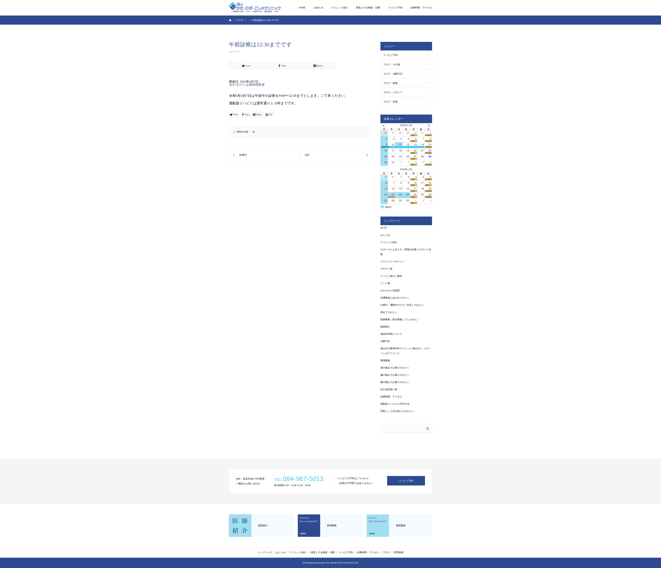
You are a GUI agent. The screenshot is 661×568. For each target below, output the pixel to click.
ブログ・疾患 (390, 101)
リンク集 (385, 283)
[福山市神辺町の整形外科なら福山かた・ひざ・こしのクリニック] (255, 7)
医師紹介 (385, 326)
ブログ (386, 552)
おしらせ (385, 235)
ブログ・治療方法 (392, 74)
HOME (302, 7)
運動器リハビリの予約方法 (394, 404)
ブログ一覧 (386, 269)
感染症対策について (391, 334)
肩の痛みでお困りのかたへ (394, 367)
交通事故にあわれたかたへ (394, 297)
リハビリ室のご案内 (391, 276)
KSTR (383, 228)
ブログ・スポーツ (392, 92)
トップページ (265, 552)
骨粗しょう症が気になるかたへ (397, 411)
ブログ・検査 (390, 83)
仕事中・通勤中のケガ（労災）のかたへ (402, 305)
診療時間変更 (255, 84)
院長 (246, 132)
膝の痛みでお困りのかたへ (394, 382)
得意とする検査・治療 (368, 7)
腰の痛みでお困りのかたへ (394, 375)
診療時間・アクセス (421, 7)
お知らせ (318, 7)
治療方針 (385, 341)
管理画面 (398, 552)
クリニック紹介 (339, 7)
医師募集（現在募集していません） (399, 319)
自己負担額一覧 (388, 389)
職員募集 (385, 360)
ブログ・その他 (391, 64)
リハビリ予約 (395, 7)
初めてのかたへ (388, 312)
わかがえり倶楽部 (390, 290)
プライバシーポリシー (392, 261)
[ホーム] (230, 20)
